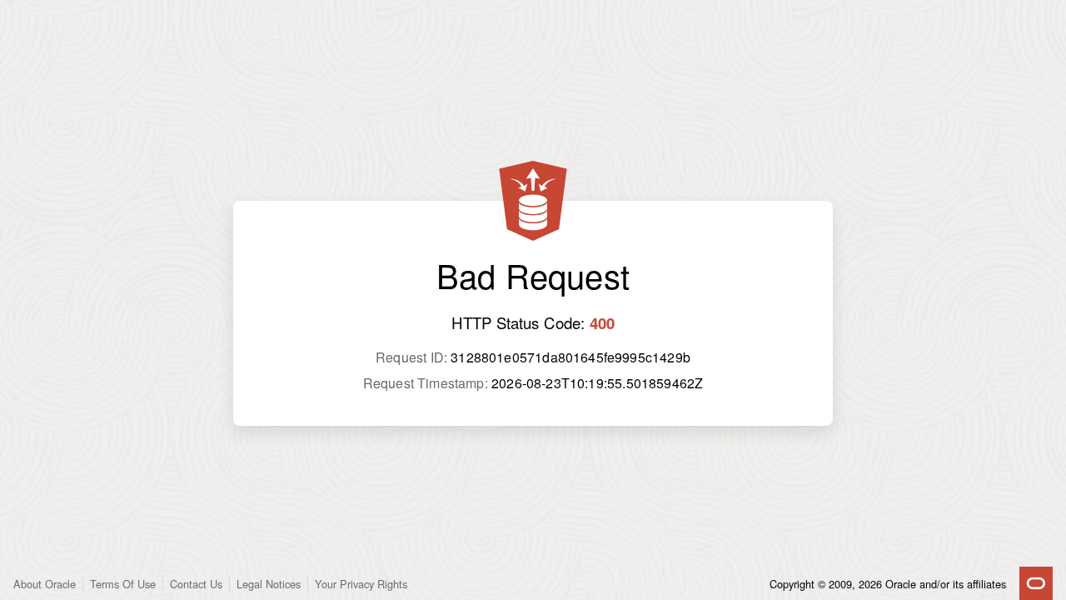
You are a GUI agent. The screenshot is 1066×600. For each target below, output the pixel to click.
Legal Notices (269, 584)
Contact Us (196, 584)
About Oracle (44, 584)
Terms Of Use (123, 584)
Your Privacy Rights (361, 584)
